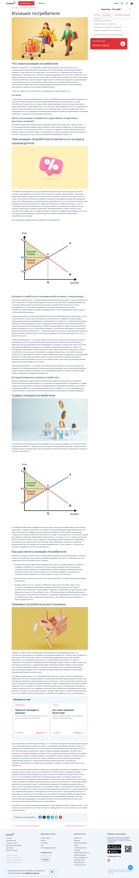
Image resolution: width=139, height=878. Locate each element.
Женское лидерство (80, 858)
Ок (52, 872)
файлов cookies (31, 873)
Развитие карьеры (80, 855)
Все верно (106, 15)
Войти (116, 3)
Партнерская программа (13, 845)
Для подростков (79, 860)
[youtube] (108, 860)
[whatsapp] (56, 817)
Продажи (77, 841)
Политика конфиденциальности (14, 860)
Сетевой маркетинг (80, 848)
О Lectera (9, 838)
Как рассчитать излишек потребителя (107, 27)
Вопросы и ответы (12, 850)
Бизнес (76, 845)
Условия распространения (13, 862)
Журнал (43, 841)
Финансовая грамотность (82, 853)
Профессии (77, 838)
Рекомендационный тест (49, 848)
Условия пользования (12, 855)
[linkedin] (48, 817)
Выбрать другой (124, 15)
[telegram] (52, 817)
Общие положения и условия (14, 858)
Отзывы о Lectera (11, 843)
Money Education (79, 862)
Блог (42, 845)
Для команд (10, 848)
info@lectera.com (46, 856)
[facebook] (40, 817)
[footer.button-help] (130, 867)
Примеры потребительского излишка (107, 30)
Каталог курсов (46, 838)
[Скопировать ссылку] (60, 817)
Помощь (46, 860)
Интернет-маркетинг (80, 843)
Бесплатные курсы (80, 865)
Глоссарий (15, 8)
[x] (44, 817)
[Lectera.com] (11, 3)
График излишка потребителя (104, 24)
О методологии (11, 841)
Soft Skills (77, 850)
